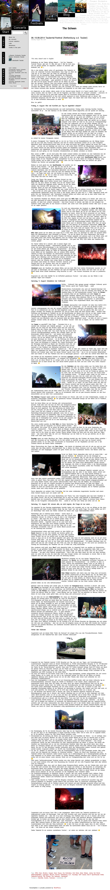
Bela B (89, 12)
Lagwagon (45, 875)
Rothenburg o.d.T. (98, 12)
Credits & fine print (14, 47)
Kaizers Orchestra (98, 1)
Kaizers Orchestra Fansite (16, 57)
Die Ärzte (102, 4)
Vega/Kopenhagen (80, 17)
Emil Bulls (76, 22)
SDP (80, 875)
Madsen (62, 23)
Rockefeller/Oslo (69, 23)
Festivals (37, 23)
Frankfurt (72, 21)
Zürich (103, 17)
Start (5, 32)
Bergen (95, 19)
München (105, 8)
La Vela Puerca (103, 21)
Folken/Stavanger (102, 19)
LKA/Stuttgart (64, 19)
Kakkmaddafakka (36, 875)
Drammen (84, 24)
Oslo (108, 4)
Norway (98, 17)
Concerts (20, 28)
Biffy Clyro (38, 873)
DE (82, 10)
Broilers (45, 873)
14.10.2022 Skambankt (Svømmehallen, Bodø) (15, 76)
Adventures (12, 45)
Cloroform (88, 22)
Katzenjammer (64, 21)
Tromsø (108, 17)
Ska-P (89, 875)
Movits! (52, 875)
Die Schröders (67, 873)
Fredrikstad (95, 22)
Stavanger (99, 6)
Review (57, 875)
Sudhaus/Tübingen (103, 22)
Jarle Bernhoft (74, 19)
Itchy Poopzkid (90, 17)
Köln (102, 13)
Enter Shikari (84, 873)
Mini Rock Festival (102, 10)
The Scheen (47, 876)
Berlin (106, 6)
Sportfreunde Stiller (98, 875)
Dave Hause (58, 873)
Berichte (40, 878)
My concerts (12, 39)
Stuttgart (92, 6)
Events (46, 878)
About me (12, 37)
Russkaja (75, 875)
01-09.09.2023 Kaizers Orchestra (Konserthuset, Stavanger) (17, 70)
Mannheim (83, 22)
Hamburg (87, 21)
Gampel (102, 15)
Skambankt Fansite (17, 60)
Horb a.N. (90, 15)
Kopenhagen (91, 10)
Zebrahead (64, 876)
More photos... (69, 55)
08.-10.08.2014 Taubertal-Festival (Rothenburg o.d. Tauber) (59, 38)
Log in (25, 88)
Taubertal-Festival (95, 8)
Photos (51, 19)
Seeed (84, 875)
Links (10, 43)
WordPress (57, 888)
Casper (51, 873)
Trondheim (97, 13)
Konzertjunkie (94, 21)
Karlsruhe (96, 15)
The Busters (89, 19)
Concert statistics (14, 41)
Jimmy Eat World (94, 873)
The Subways (55, 876)
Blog (66, 15)
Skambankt (92, 4)
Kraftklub (82, 19)
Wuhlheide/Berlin (80, 21)
